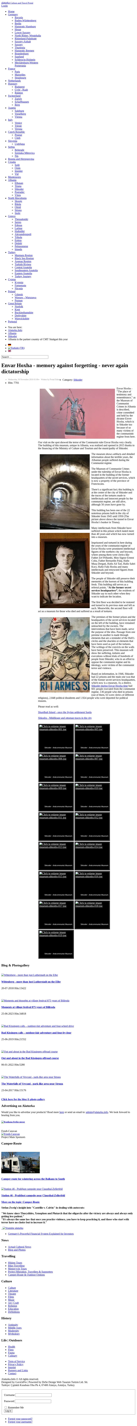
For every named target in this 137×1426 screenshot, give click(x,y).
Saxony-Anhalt (23, 41)
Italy (10, 119)
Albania (12, 180)
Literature (13, 1290)
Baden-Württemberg (25, 20)
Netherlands (14, 80)
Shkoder (19, 189)
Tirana (18, 186)
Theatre (12, 1293)
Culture (12, 1287)
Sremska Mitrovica (25, 153)
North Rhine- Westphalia (28, 35)
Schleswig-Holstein (25, 59)
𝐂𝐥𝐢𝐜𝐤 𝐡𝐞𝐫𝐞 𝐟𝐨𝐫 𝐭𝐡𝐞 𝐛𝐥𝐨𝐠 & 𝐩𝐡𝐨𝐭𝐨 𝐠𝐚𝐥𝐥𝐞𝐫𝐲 (23, 1099)
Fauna (11, 1352)
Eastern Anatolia (23, 273)
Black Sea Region (24, 258)
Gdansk (19, 294)
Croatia (12, 162)
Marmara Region (24, 255)
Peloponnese (21, 246)
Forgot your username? (20, 1421)
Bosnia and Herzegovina (21, 159)
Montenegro (14, 177)
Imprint (12, 1367)
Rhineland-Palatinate (26, 38)
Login (4, 5)
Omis (17, 168)
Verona (18, 128)
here (61, 1112)
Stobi (17, 213)
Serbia (11, 147)
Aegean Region (23, 261)
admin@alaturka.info (97, 1112)
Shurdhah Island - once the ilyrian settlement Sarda (65, 712)
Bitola (18, 204)
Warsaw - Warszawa (25, 297)
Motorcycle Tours (17, 1268)
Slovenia (12, 140)
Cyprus (12, 279)
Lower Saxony (22, 32)
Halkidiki (20, 231)
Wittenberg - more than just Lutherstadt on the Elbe (31, 981)
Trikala (18, 237)
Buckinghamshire (24, 312)
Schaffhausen (22, 101)
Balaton (19, 92)
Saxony (19, 44)
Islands (18, 249)
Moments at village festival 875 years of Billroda (28, 1007)
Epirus (18, 240)
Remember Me (16, 1407)
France (11, 68)
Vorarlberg (20, 113)
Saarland (19, 56)
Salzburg (19, 110)
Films (11, 1296)
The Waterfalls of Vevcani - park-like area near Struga (32, 1083)
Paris (17, 71)
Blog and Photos (17, 1249)
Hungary (12, 83)
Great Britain (15, 303)
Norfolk (19, 306)
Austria (12, 107)
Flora (11, 1349)
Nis (16, 156)
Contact (12, 1373)
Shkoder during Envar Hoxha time (109, 685)
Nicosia (19, 288)
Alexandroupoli (23, 234)
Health (11, 1346)
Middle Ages (15, 1327)
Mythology (14, 1333)
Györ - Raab (21, 89)
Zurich (18, 98)
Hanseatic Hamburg (25, 26)
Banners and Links (18, 1370)
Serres (18, 222)
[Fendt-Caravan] (10, 1134)
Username (9, 1395)
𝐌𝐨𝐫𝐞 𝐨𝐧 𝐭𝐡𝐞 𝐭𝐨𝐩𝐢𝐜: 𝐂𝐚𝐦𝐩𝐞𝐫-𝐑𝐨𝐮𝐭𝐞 (20, 1202)
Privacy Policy (15, 1364)
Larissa (18, 228)
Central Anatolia (23, 267)
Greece (12, 216)
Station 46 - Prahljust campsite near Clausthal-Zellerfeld (33, 1195)
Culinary (12, 1355)
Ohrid (18, 207)
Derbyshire (20, 315)
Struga (18, 210)
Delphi (18, 243)
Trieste (18, 125)
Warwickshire (22, 318)
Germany (13, 14)
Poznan (19, 300)
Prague (18, 134)
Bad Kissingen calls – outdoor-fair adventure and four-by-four (36, 1032)
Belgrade (19, 150)
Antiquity (13, 1324)
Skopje (18, 201)
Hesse (18, 29)
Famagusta (20, 285)
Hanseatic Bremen (24, 50)
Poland (11, 291)
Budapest (20, 86)
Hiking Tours (15, 1262)
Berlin (18, 23)
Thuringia (20, 47)
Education (13, 1308)
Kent (17, 309)
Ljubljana (20, 143)
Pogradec (20, 192)
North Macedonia (17, 198)
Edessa (18, 225)
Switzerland (14, 95)
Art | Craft (13, 1302)
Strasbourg (20, 77)
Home (11, 11)
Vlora (18, 195)
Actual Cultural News (19, 1246)
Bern (17, 104)
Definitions (14, 1311)
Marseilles (20, 74)
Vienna (18, 116)
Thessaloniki (21, 219)
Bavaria (19, 17)
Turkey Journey (23, 276)
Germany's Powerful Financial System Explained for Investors (41, 1233)
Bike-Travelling (16, 1265)
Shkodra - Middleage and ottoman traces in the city (65, 718)
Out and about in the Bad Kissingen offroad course (30, 1058)
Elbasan (19, 183)
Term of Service (16, 1361)
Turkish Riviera (23, 264)
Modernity (13, 1330)
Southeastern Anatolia (26, 270)
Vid (17, 174)
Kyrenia (19, 282)
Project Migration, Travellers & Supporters (30, 1271)
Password (9, 1401)
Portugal (12, 321)
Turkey (12, 252)
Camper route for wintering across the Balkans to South (33, 1178)
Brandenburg (22, 53)
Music (11, 1299)
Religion (12, 1305)
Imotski (19, 171)
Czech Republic (16, 131)
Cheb (17, 137)
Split (17, 165)
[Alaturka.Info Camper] (12, 1228)
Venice (18, 122)
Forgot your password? (20, 1418)
